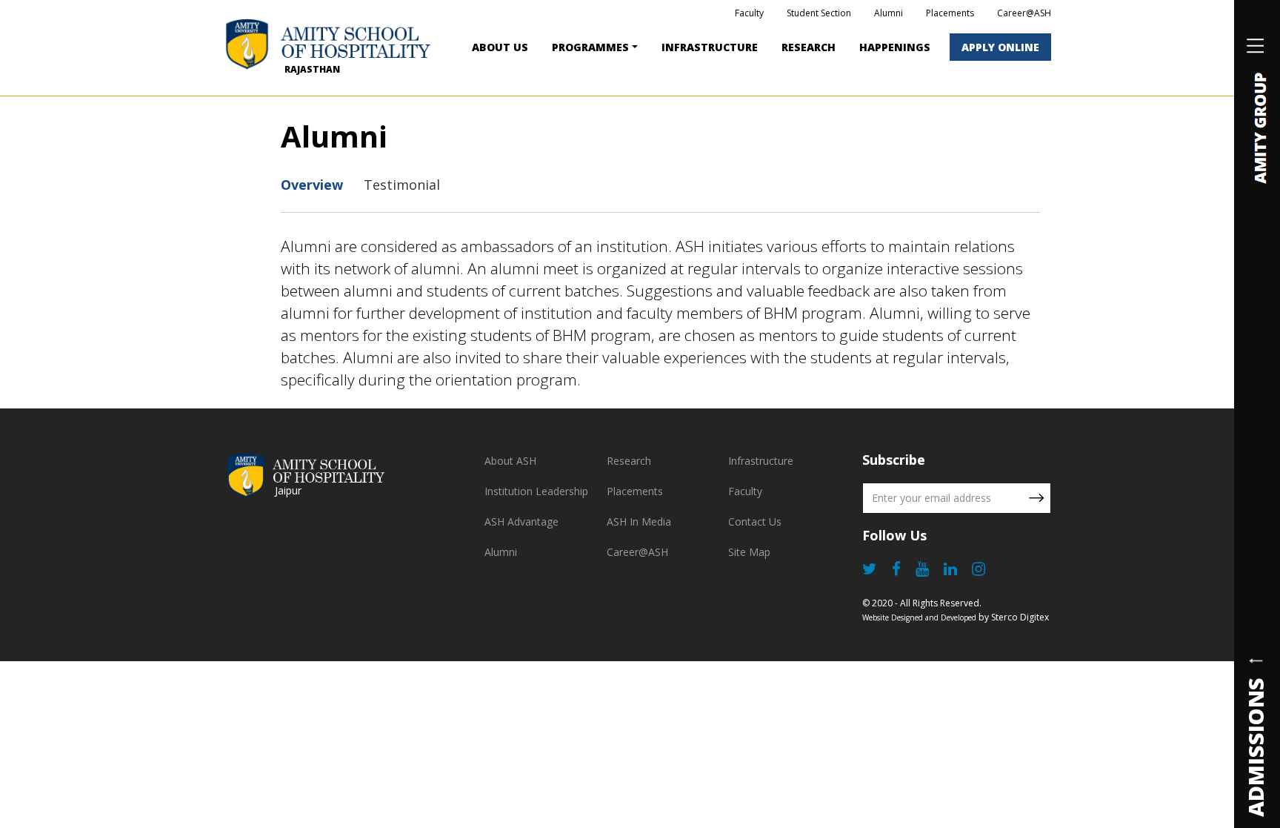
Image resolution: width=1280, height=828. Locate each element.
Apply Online (1000, 47)
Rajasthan (312, 69)
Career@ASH (1024, 13)
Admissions (1255, 746)
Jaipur (288, 490)
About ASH (510, 461)
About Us (500, 47)
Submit (1036, 498)
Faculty (749, 13)
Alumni (888, 13)
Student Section (819, 13)
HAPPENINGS (894, 47)
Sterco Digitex (1020, 617)
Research (808, 47)
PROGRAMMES (590, 47)
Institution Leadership (536, 491)
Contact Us (754, 521)
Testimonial (402, 184)
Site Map (749, 552)
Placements (950, 13)
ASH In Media (639, 521)
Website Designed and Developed (919, 617)
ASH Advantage (521, 521)
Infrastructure (709, 47)
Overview (312, 184)
